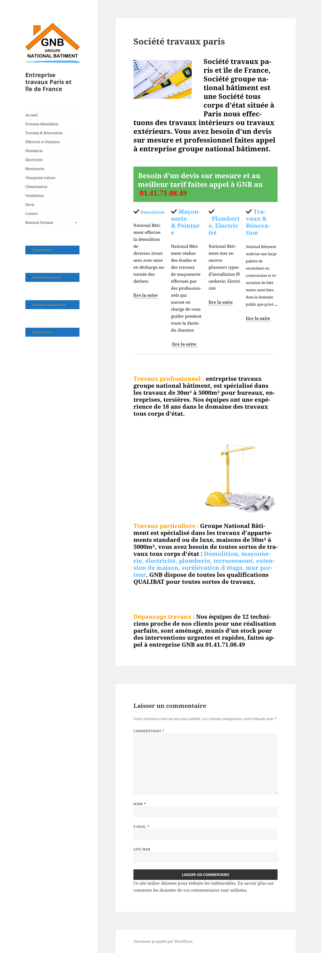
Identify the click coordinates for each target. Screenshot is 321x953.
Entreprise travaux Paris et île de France (48, 82)
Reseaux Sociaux (39, 222)
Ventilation (34, 195)
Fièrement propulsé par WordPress (163, 941)
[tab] (52, 250)
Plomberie (34, 150)
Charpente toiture (40, 177)
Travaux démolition (41, 124)
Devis (30, 204)
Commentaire (148, 731)
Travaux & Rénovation (44, 133)
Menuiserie (34, 168)
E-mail (141, 826)
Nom (139, 803)
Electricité (34, 159)
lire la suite (145, 295)
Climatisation (36, 186)
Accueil (31, 115)
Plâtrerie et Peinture (42, 142)
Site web (141, 849)
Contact (31, 213)
